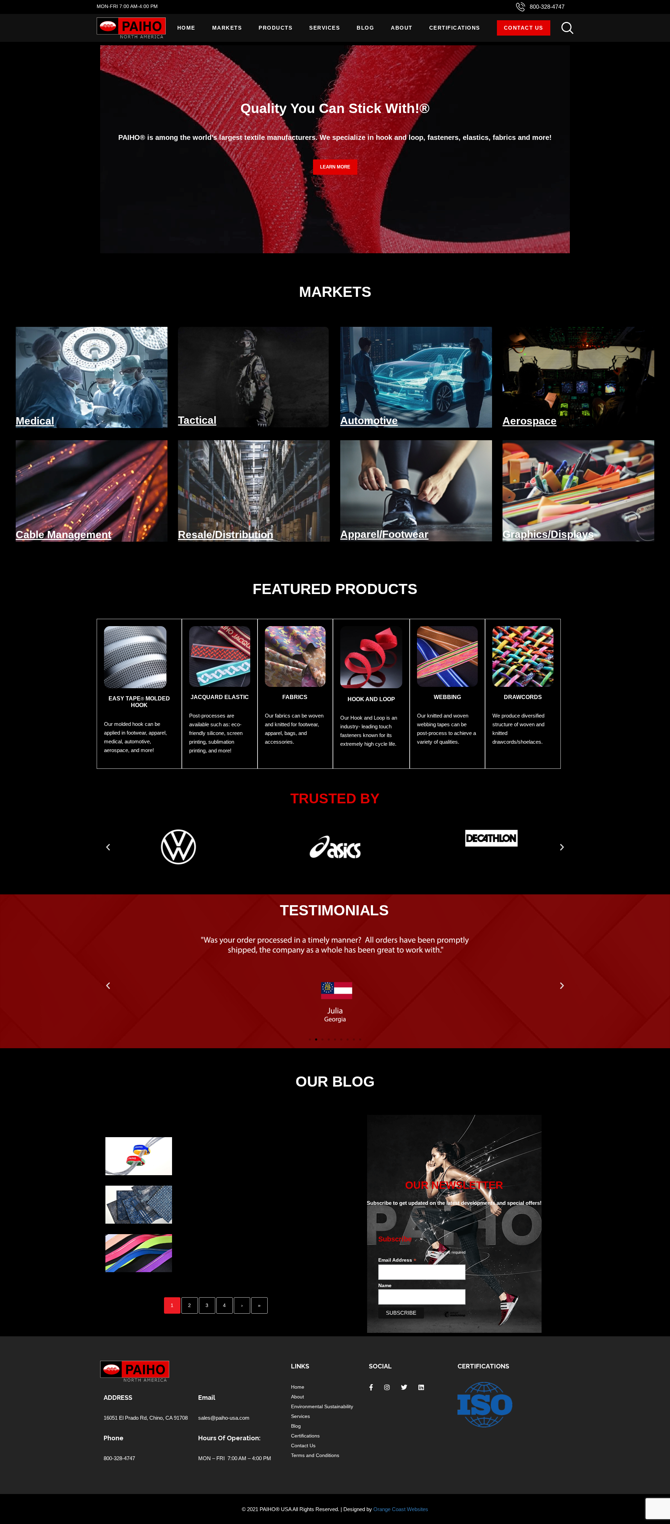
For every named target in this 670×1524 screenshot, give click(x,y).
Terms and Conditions (315, 1455)
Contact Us (523, 28)
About (401, 28)
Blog (365, 28)
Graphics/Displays (548, 534)
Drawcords (523, 697)
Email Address (397, 1260)
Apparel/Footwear (384, 534)
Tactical (197, 420)
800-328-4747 (547, 7)
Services (324, 28)
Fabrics (294, 697)
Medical (35, 421)
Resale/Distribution (225, 534)
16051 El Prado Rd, (126, 1418)
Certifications (454, 28)
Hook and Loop (371, 699)
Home (186, 28)
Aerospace (529, 421)
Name (385, 1285)
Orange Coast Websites (400, 1509)
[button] (108, 846)
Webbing (447, 697)
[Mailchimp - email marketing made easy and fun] (454, 1319)
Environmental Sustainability (322, 1406)
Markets (227, 28)
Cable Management (63, 534)
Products (275, 28)
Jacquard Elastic (220, 697)
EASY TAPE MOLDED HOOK (139, 702)
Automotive (369, 420)
